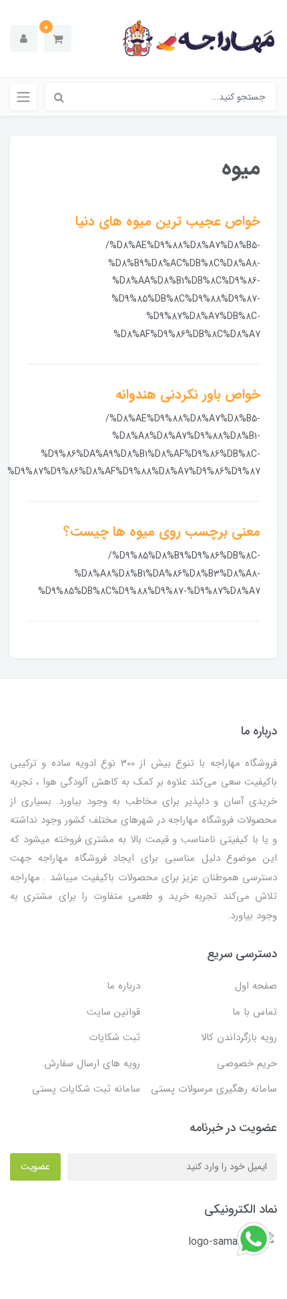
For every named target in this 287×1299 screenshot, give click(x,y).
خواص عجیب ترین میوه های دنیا (167, 221)
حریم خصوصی (247, 1064)
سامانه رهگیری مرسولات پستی (214, 1089)
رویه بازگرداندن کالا (239, 1037)
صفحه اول (256, 986)
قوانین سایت (113, 1012)
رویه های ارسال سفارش (92, 1064)
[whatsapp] (254, 1238)
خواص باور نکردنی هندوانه (187, 394)
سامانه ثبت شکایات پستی (86, 1089)
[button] (57, 38)
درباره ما (123, 986)
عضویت (35, 1166)
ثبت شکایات (114, 1037)
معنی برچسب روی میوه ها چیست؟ (161, 531)
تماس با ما (254, 1012)
